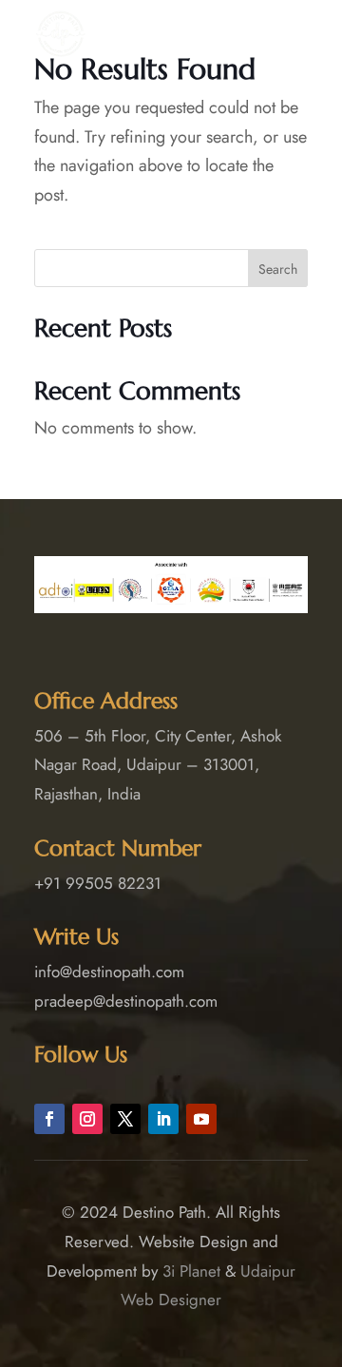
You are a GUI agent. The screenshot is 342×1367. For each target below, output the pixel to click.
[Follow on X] (125, 1119)
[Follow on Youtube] (201, 1119)
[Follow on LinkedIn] (163, 1119)
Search (277, 269)
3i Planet (191, 1271)
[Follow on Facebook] (49, 1119)
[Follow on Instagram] (87, 1119)
